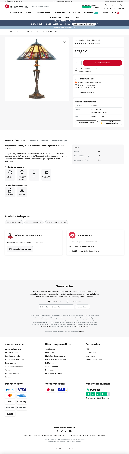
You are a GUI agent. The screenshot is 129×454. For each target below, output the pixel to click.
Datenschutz (91, 352)
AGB (87, 349)
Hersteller (81, 331)
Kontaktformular (45, 326)
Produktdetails (39, 140)
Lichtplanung (50, 363)
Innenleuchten (22, 32)
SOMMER (84, 24)
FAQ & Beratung (11, 352)
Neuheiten (90, 13)
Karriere (48, 359)
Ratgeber (58, 373)
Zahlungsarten (10, 363)
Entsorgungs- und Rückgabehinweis (94, 435)
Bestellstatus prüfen (13, 356)
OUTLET (68, 17)
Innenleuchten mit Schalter (56, 222)
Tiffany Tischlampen (14, 222)
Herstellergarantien (12, 373)
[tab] (16, 140)
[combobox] (54, 6)
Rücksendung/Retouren (14, 359)
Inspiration (49, 373)
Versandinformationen (14, 366)
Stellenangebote (59, 359)
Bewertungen (60, 140)
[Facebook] (58, 431)
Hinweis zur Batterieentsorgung (72, 435)
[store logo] (16, 6)
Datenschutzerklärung (82, 326)
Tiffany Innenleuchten (34, 222)
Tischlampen (32, 32)
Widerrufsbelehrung (94, 359)
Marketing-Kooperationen (55, 356)
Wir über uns (50, 349)
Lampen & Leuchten (11, 32)
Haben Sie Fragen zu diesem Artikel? (112, 123)
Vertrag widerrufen (13, 349)
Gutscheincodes (51, 366)
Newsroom (49, 370)
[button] (64, 42)
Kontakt (8, 370)
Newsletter (49, 352)
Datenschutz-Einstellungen (32, 435)
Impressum (90, 356)
